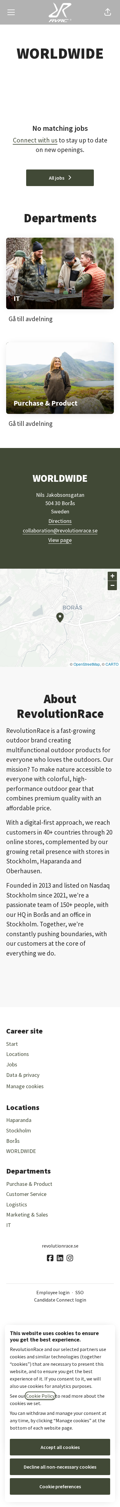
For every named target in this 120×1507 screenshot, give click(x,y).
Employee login (53, 1292)
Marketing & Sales (27, 1214)
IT (8, 1225)
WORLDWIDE (21, 1151)
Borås (13, 1140)
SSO (79, 1292)
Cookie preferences (60, 1486)
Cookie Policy (40, 1396)
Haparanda (18, 1119)
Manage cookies (25, 1086)
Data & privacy (22, 1074)
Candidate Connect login (60, 1300)
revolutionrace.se (60, 1246)
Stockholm (18, 1130)
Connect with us (35, 140)
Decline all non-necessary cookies (60, 1467)
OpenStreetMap (87, 664)
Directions (60, 520)
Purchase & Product (29, 1183)
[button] (107, 12)
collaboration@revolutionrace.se (60, 530)
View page (60, 539)
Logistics (16, 1204)
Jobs (11, 1064)
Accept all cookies (60, 1447)
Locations (17, 1053)
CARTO (112, 664)
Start (12, 1043)
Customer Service (26, 1193)
